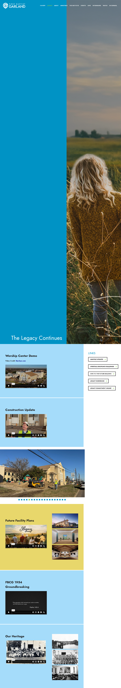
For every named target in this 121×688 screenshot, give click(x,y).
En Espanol (113, 5)
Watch (105, 5)
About (56, 5)
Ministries (63, 5)
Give (89, 5)
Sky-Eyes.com (21, 361)
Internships (97, 5)
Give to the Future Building (100, 374)
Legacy (49, 5)
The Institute (74, 5)
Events (83, 5)
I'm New (42, 5)
